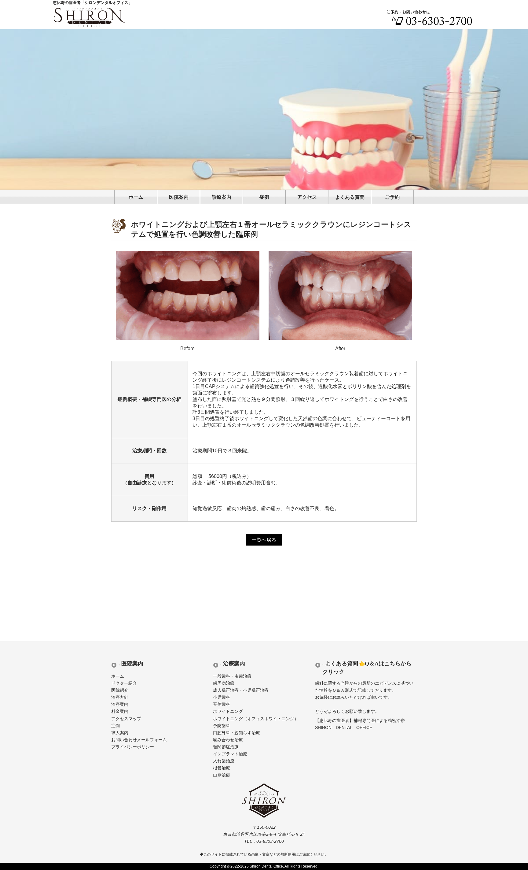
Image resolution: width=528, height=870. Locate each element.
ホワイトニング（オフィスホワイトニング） (256, 718)
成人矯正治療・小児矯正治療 (241, 690)
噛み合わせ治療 (228, 740)
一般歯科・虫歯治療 (232, 676)
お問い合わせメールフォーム (139, 740)
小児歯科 (221, 697)
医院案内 (179, 197)
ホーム (136, 197)
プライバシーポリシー (132, 747)
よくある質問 (350, 197)
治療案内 (119, 704)
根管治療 (221, 768)
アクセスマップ (126, 718)
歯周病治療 (223, 683)
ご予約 (392, 197)
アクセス (307, 197)
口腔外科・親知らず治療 (236, 733)
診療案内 (221, 197)
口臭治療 (221, 775)
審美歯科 (221, 704)
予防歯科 (221, 726)
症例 (264, 197)
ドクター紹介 (124, 683)
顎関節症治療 (226, 747)
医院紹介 (119, 690)
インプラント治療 (230, 754)
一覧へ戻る (264, 539)
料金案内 (119, 711)
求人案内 (119, 733)
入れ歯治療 (223, 761)
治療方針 (119, 697)
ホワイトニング (228, 711)
